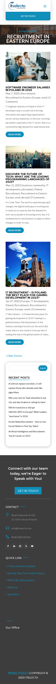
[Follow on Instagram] (20, 546)
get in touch (28, 490)
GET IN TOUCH (28, 16)
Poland (38, 189)
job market (27, 189)
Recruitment (28, 93)
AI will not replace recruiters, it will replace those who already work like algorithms (25, 388)
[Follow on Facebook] (8, 546)
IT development (40, 301)
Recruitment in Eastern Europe (23, 97)
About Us (12, 587)
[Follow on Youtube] (32, 546)
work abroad (22, 197)
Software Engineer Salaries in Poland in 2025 (28, 89)
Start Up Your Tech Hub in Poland (25, 573)
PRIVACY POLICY (18, 673)
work (44, 97)
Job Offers (13, 594)
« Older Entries (14, 355)
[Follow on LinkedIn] (14, 546)
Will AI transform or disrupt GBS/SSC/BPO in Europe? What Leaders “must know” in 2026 (27, 412)
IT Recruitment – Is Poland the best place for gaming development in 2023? (26, 295)
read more (14, 134)
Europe (25, 301)
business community (33, 185)
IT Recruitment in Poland (21, 566)
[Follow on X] (26, 546)
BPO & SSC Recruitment (20, 580)
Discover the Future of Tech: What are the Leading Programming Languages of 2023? (27, 177)
